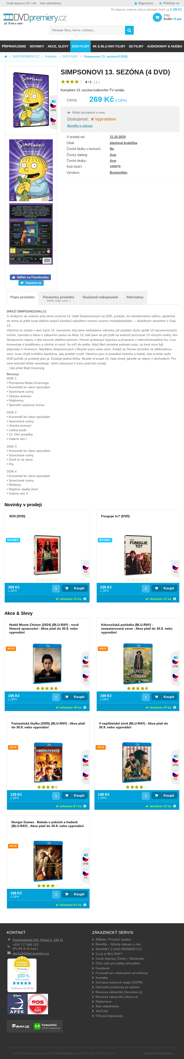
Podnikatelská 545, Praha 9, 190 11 (38, 940)
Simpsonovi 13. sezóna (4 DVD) (105, 56)
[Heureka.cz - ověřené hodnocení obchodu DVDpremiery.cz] (22, 991)
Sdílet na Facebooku (32, 277)
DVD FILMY (80, 46)
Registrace (145, 3)
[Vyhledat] (129, 30)
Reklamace (104, 1001)
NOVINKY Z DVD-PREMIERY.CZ (119, 949)
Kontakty (102, 977)
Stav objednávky (50, 3)
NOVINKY (37, 46)
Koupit (79, 588)
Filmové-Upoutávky (109, 1016)
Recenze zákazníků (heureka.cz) (119, 992)
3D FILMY (136, 46)
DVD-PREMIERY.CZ (26, 56)
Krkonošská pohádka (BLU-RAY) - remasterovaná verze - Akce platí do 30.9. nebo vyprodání (137, 628)
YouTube (102, 1011)
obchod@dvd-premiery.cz (31, 953)
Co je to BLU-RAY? (109, 954)
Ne (112, 149)
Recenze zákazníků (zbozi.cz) (117, 997)
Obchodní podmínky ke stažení (118, 987)
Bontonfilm (118, 172)
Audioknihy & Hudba (164, 46)
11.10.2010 (118, 137)
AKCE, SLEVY (58, 46)
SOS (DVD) (17, 516)
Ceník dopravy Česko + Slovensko (120, 958)
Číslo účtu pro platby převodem (118, 963)
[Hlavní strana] (5, 56)
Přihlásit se (171, 3)
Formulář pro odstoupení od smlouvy (122, 973)
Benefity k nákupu (80, 125)
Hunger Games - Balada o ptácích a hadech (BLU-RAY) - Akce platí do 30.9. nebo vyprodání (47, 824)
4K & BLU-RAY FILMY (109, 46)
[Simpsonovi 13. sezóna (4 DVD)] (31, 100)
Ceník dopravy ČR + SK (21, 3)
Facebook (103, 968)
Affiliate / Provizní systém (113, 939)
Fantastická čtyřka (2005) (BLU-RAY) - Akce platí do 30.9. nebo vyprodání (48, 725)
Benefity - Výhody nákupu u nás (118, 944)
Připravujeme (14, 46)
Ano (113, 155)
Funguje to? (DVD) (115, 516)
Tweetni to (33, 283)
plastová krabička (123, 143)
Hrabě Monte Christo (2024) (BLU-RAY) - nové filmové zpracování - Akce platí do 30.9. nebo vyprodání (44, 628)
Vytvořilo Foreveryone (158, 1053)
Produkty (51, 56)
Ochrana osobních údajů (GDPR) (119, 982)
